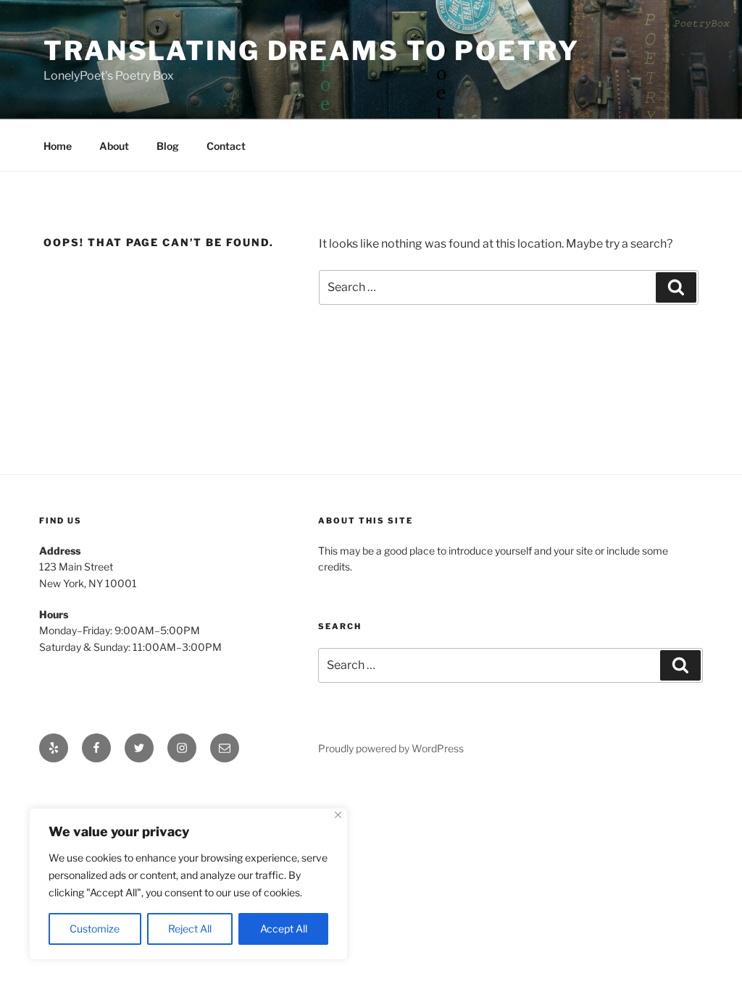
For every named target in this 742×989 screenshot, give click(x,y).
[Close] (338, 815)
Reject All (190, 928)
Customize (95, 928)
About (114, 146)
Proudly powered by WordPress (391, 748)
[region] (188, 884)
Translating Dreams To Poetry (311, 51)
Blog (168, 146)
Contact (226, 146)
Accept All (283, 928)
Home (57, 146)
